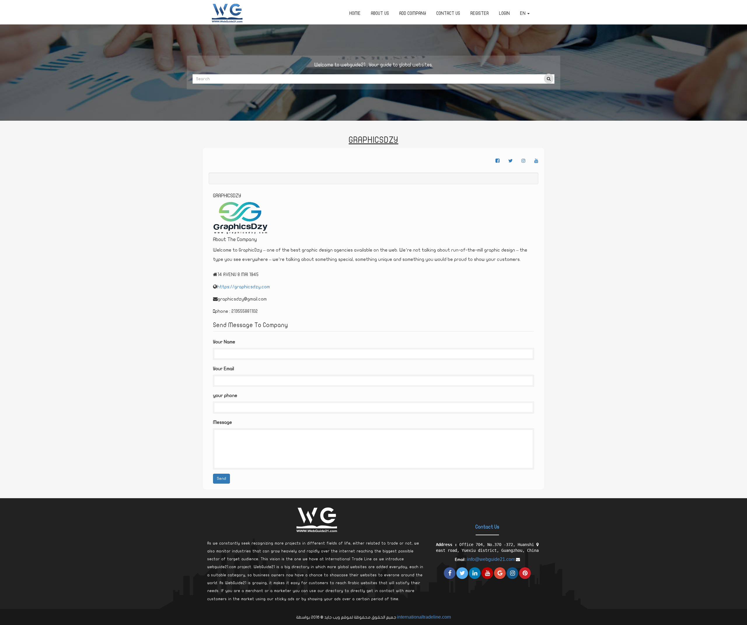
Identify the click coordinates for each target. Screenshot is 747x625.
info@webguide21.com (491, 559)
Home (355, 13)
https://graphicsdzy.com (243, 287)
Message (222, 422)
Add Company (412, 13)
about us (380, 13)
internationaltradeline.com (424, 617)
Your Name (224, 342)
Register (479, 13)
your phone (225, 395)
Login (504, 13)
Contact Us (448, 13)
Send (221, 478)
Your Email (223, 368)
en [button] (523, 13)
